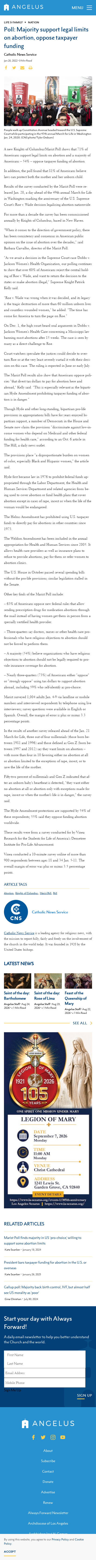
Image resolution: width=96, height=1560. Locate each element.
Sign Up (84, 1395)
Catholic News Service (20, 54)
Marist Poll (45, 893)
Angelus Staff (12, 1004)
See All (80, 1023)
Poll (55, 893)
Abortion (9, 893)
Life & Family (13, 22)
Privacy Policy (60, 1539)
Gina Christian (13, 1299)
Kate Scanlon (12, 1249)
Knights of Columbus (26, 893)
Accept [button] (10, 1551)
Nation (33, 22)
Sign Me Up (12, 1390)
